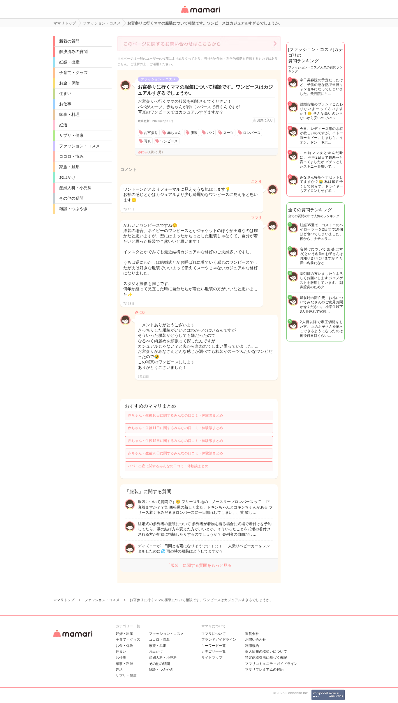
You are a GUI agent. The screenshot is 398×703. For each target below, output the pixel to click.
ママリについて (213, 634)
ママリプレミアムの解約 (264, 669)
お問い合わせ (255, 640)
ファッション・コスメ (79, 146)
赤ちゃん (174, 133)
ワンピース (169, 141)
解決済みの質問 (73, 51)
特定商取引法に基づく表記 (266, 658)
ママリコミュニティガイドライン (271, 664)
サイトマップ (211, 658)
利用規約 (252, 646)
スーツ (228, 133)
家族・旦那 (69, 166)
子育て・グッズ (73, 72)
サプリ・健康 (71, 135)
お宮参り (151, 133)
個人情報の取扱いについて (266, 651)
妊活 (63, 125)
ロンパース (251, 133)
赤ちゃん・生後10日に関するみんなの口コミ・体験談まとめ (175, 415)
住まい (65, 93)
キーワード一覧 (213, 646)
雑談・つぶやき (73, 208)
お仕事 (65, 104)
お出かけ (67, 177)
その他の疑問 (71, 198)
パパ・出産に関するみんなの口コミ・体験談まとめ (168, 466)
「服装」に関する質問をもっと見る (199, 565)
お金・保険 (69, 83)
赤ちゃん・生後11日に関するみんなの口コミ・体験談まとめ (175, 428)
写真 (147, 141)
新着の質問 (69, 41)
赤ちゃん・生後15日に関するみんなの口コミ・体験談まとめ (175, 441)
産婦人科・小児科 (75, 187)
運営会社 (252, 634)
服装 (194, 133)
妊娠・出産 (69, 62)
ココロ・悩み (71, 156)
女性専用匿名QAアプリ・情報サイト (200, 13)
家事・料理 (69, 114)
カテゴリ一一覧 (213, 651)
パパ (210, 133)
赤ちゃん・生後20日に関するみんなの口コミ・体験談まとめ (175, 453)
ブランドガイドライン (218, 640)
